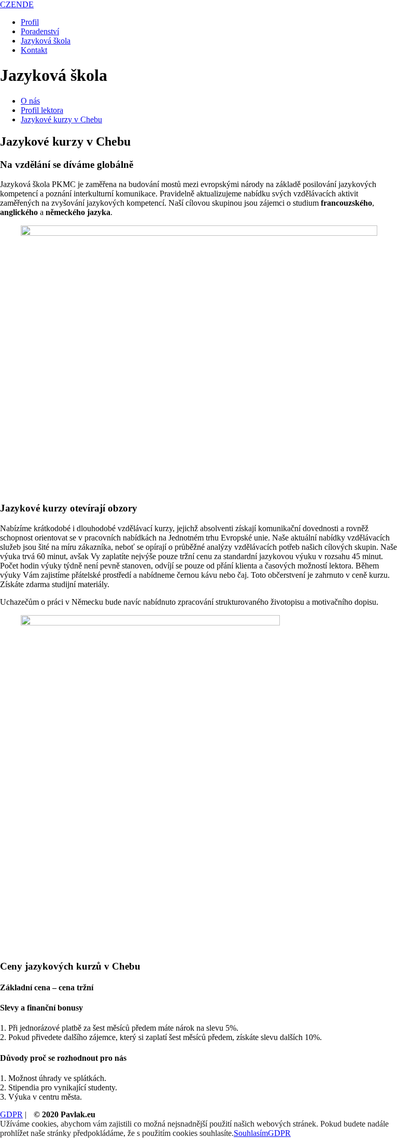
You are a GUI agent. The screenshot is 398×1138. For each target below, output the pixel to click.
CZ (5, 4)
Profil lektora (42, 110)
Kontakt (34, 50)
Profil (30, 22)
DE (28, 4)
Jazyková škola (45, 40)
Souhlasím (251, 1133)
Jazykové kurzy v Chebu (61, 119)
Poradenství (40, 31)
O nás (30, 100)
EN (16, 4)
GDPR (11, 1114)
